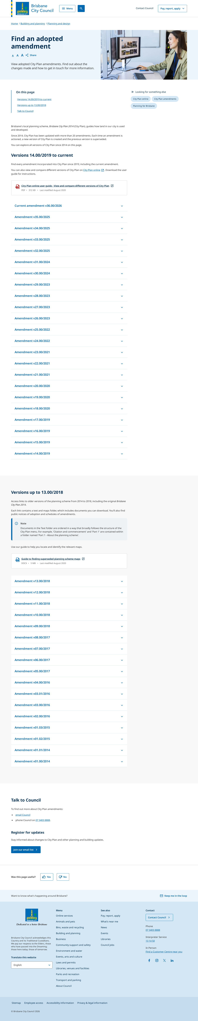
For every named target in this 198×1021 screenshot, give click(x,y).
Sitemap (16, 1002)
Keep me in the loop (175, 895)
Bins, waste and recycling (70, 927)
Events (104, 933)
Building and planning (68, 933)
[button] (30, 55)
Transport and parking (68, 980)
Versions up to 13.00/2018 (31, 105)
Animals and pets (65, 921)
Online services (64, 915)
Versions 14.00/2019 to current (34, 99)
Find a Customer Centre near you (164, 951)
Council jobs (107, 945)
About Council (64, 985)
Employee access (33, 1002)
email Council (23, 814)
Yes (49, 877)
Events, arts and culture (69, 956)
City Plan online (91, 170)
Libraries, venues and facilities (72, 968)
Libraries (106, 939)
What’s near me (109, 921)
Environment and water (69, 950)
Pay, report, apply (170, 8)
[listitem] (141, 99)
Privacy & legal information (92, 1002)
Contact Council (144, 8)
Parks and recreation (67, 974)
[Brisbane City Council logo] (32, 8)
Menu (69, 8)
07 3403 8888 (43, 820)
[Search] (81, 8)
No (65, 877)
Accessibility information (60, 1002)
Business (61, 939)
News (104, 927)
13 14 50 (150, 940)
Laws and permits (66, 962)
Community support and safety (73, 945)
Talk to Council (25, 111)
